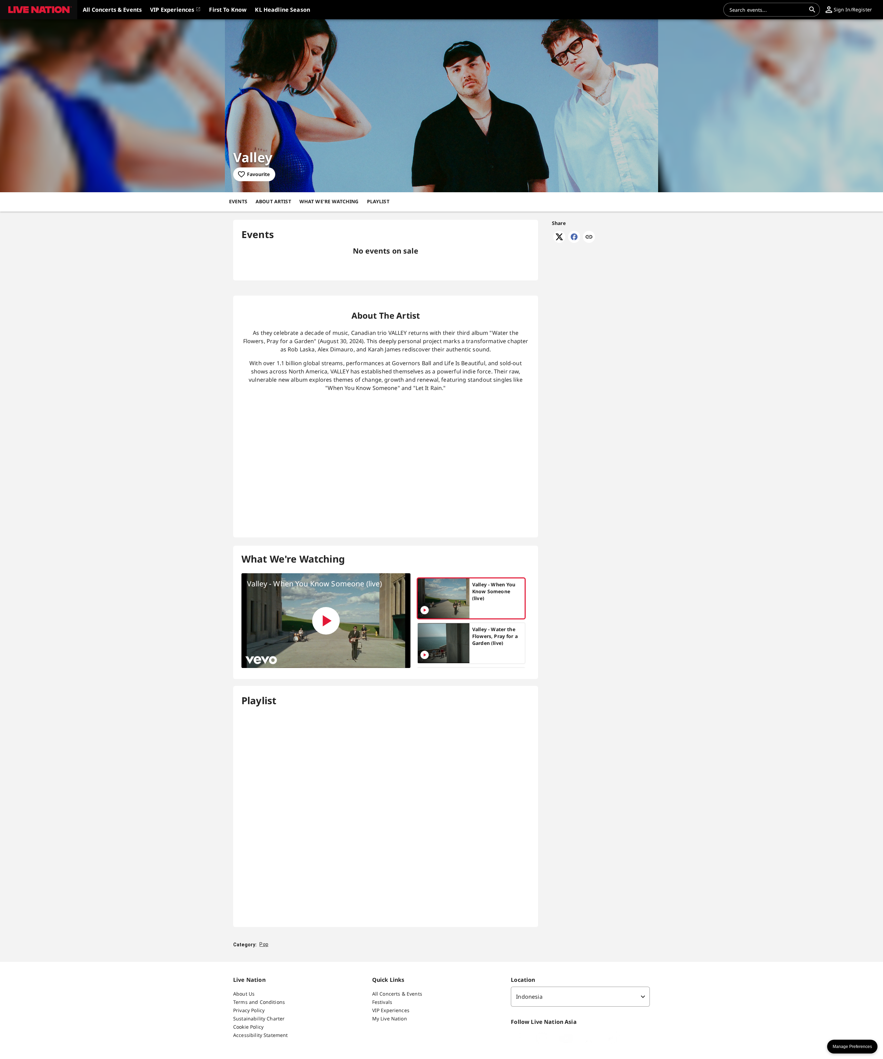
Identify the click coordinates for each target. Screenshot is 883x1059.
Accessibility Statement (260, 1035)
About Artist (273, 201)
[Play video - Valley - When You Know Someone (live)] (326, 621)
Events (238, 201)
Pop (263, 944)
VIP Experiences (390, 1010)
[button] (38, 9)
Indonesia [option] (529, 996)
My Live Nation (389, 1018)
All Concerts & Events (397, 993)
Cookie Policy (248, 1027)
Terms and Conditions (259, 1002)
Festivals (382, 1002)
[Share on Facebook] (574, 241)
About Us (244, 993)
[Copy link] (589, 237)
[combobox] (767, 9)
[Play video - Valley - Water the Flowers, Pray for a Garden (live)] (424, 655)
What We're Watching (329, 201)
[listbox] (580, 996)
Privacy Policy (249, 1010)
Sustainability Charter (259, 1018)
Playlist (378, 201)
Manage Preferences (852, 1046)
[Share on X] (559, 241)
